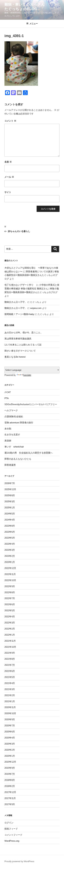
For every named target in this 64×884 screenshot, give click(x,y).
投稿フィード (11, 828)
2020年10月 (10, 713)
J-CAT (7, 392)
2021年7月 (9, 665)
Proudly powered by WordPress (19, 861)
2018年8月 (9, 780)
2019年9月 (9, 768)
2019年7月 (9, 774)
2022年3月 (9, 622)
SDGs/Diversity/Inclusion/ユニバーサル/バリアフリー (30, 404)
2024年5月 (9, 513)
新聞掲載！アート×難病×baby (19, 314)
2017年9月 (9, 804)
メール (9, 177)
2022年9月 (9, 586)
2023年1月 (9, 562)
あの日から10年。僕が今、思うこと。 (23, 332)
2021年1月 (9, 701)
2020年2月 (9, 750)
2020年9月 (9, 719)
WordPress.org (11, 841)
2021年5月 (9, 677)
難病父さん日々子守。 (15, 302)
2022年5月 (9, 610)
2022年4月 (9, 616)
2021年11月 (10, 641)
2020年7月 (9, 725)
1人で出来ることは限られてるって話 (22, 344)
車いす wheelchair (14, 446)
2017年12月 (10, 792)
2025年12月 (10, 489)
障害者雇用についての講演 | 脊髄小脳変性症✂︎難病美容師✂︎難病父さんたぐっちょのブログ (31, 275)
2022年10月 (10, 580)
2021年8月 (9, 659)
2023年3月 (9, 550)
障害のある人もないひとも (17, 459)
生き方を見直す (12, 434)
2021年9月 (9, 653)
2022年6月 (9, 604)
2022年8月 (9, 592)
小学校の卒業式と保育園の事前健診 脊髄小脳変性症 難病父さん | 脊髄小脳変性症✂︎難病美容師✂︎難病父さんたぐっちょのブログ (31, 288)
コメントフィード (13, 835)
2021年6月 (9, 671)
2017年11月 (10, 798)
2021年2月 (9, 695)
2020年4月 (9, 737)
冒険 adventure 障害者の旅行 (18, 422)
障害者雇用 (10, 465)
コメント (10, 120)
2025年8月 (9, 495)
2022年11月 (10, 574)
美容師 (7, 440)
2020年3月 (9, 743)
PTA (6, 398)
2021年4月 (9, 683)
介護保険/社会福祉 (13, 416)
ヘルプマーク (11, 410)
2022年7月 (9, 598)
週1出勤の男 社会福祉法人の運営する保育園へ (28, 452)
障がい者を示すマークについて (20, 350)
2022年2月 (9, 628)
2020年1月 (9, 756)
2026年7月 (9, 483)
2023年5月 (9, 537)
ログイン (8, 822)
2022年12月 (10, 568)
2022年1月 (9, 634)
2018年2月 (9, 786)
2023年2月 (9, 556)
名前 (8, 162)
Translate (26, 375)
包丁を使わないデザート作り (20, 285)
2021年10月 (10, 647)
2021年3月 (9, 689)
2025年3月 (9, 501)
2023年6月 (9, 532)
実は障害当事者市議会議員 (17, 338)
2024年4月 (9, 519)
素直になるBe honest (14, 357)
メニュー (33, 23)
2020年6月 (9, 731)
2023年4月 (9, 544)
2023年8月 (9, 525)
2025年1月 (9, 507)
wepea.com (36, 308)
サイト (7, 192)
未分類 (7, 428)
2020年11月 (10, 707)
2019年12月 (10, 762)
